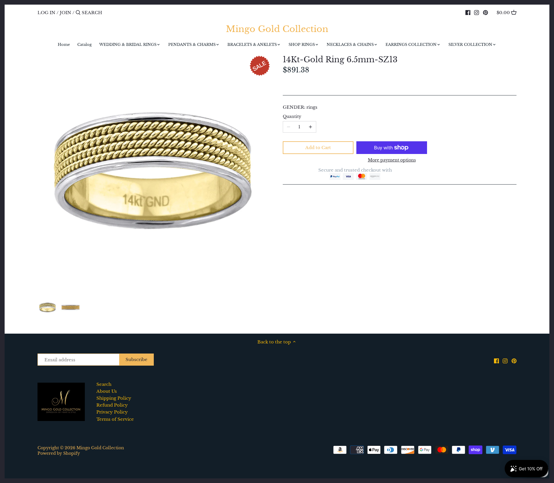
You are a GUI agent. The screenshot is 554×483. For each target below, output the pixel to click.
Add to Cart (318, 147)
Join (65, 12)
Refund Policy (112, 405)
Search (103, 384)
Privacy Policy (112, 412)
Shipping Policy (113, 398)
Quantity (292, 116)
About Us (106, 391)
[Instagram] (476, 12)
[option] (48, 307)
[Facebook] (467, 12)
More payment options (392, 160)
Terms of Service (115, 419)
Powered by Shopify (59, 453)
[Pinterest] (485, 12)
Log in (46, 12)
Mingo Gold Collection (277, 29)
